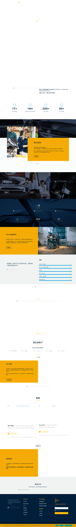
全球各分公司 (38, 333)
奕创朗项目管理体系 (43, 503)
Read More (13, 433)
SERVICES (39, 2)
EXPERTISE (44, 2)
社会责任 (25, 514)
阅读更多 (36, 156)
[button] (8, 433)
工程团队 (40, 513)
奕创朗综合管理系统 (43, 505)
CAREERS (49, 2)
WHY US (34, 2)
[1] (36, 357)
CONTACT (58, 2)
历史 (24, 505)
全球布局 (25, 510)
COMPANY (29, 2)
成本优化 (40, 515)
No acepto (61, 525)
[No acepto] (74, 525)
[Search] (62, 2)
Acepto (57, 525)
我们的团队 (25, 512)
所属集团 (25, 508)
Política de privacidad (68, 525)
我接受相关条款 (58, 510)
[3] (39, 357)
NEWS (54, 2)
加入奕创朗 (9, 379)
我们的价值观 (25, 503)
